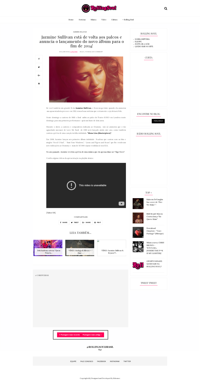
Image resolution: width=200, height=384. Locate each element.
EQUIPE (138, 41)
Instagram (114, 361)
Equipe (73, 361)
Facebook (101, 361)
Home (71, 20)
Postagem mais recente (70, 335)
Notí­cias (82, 20)
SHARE (64, 222)
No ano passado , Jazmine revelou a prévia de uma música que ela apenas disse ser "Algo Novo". (85, 152)
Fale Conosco (86, 361)
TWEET (76, 222)
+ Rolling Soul (128, 20)
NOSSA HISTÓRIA (142, 39)
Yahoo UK (51, 213)
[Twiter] (40, 8)
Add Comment (97, 52)
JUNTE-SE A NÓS (142, 44)
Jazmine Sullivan (80, 32)
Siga (100, 350)
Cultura (114, 20)
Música (93, 20)
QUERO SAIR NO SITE (144, 46)
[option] (49, 249)
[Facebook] (46, 8)
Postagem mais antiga (92, 335)
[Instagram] (35, 8)
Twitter (127, 361)
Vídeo (103, 20)
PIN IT (99, 222)
